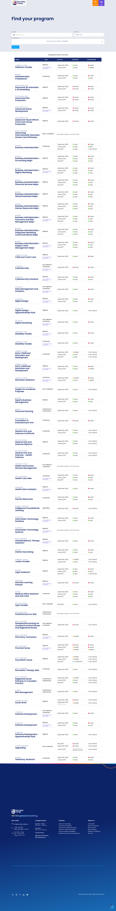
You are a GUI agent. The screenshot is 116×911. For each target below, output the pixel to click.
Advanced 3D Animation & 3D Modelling (27, 88)
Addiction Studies (23, 67)
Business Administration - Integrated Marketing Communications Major (27, 232)
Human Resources (24, 499)
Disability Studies (23, 334)
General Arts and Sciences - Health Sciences (23, 455)
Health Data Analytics (26, 489)
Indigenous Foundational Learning (27, 509)
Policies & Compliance (94, 831)
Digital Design (21, 301)
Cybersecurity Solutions (26, 279)
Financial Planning (24, 411)
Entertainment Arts (21, 85)
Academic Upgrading (22, 506)
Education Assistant (25, 380)
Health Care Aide (23, 478)
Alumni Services (92, 829)
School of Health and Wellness (67, 831)
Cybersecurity (22, 268)
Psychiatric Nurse (23, 660)
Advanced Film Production (22, 99)
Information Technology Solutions (27, 520)
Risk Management (24, 692)
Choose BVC (91, 824)
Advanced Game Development (23, 110)
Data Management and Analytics (26, 290)
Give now (90, 833)
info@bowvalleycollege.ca (21, 824)
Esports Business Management (23, 401)
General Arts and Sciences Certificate (24, 432)
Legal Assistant (22, 572)
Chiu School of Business (65, 826)
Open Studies (21, 605)
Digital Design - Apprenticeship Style (25, 311)
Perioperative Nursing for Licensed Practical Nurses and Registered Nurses (27, 625)
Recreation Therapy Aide (27, 670)
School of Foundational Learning (67, 827)
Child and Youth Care (25, 257)
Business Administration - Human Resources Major (27, 207)
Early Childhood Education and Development (23, 355)
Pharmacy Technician (26, 637)
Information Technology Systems (27, 531)
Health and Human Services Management (26, 467)
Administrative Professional (22, 77)
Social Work (21, 703)
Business (18, 74)
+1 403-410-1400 (18, 827)
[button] (58, 41)
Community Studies (21, 65)
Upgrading (20, 748)
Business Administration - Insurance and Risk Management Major (27, 219)
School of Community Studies (67, 829)
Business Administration (27, 147)
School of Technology (65, 824)
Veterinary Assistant (25, 759)
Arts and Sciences (21, 429)
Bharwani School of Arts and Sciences (69, 833)
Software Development (26, 714)
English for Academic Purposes (25, 390)
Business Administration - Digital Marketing (27, 171)
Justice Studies (22, 561)
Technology (19, 266)
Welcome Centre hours (41, 835)
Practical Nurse (22, 648)
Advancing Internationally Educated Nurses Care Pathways (27, 135)
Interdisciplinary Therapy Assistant (27, 542)
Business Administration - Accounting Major (27, 159)
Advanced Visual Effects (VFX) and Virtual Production (27, 122)
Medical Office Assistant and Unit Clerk (27, 595)
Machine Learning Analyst (24, 583)
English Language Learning (24, 387)
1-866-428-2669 (18, 829)
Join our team (92, 827)
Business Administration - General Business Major (27, 195)
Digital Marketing (23, 323)
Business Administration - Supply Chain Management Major (27, 245)
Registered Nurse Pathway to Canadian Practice (26, 681)
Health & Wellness (21, 131)
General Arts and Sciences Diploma (23, 443)
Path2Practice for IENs (26, 614)
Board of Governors (93, 826)
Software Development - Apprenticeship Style (27, 735)
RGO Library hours (40, 837)
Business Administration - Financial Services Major (27, 183)
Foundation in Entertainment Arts (24, 421)
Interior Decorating (24, 552)
